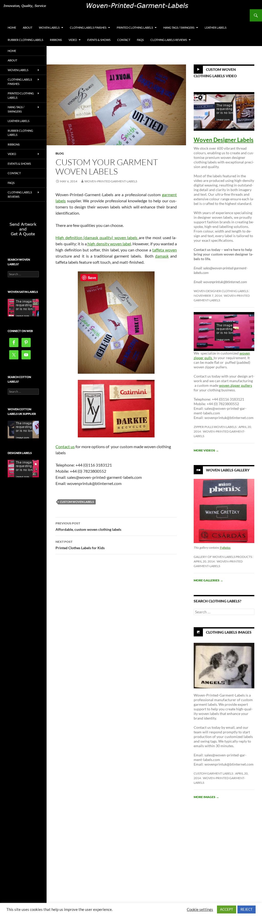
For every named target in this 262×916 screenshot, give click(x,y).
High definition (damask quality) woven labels (97, 237)
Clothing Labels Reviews (168, 39)
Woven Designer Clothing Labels (221, 291)
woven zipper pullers (235, 385)
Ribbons (56, 39)
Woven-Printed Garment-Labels (110, 181)
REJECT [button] (247, 909)
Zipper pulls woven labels (215, 427)
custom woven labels (77, 501)
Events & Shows (99, 39)
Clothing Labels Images (229, 632)
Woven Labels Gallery (227, 470)
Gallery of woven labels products (223, 557)
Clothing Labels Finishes (88, 27)
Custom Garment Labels (213, 773)
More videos (206, 450)
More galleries (208, 580)
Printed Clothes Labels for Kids (80, 545)
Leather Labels (215, 27)
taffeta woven (164, 249)
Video (73, 39)
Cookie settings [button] (200, 909)
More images (206, 797)
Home (12, 27)
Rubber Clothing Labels (25, 39)
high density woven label (109, 243)
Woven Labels (49, 27)
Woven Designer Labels (224, 139)
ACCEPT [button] (226, 909)
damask (162, 255)
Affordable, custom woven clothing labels (88, 526)
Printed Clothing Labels (135, 27)
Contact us (65, 446)
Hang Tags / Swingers (178, 27)
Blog (60, 153)
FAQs (140, 39)
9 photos (225, 547)
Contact (123, 39)
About (27, 27)
